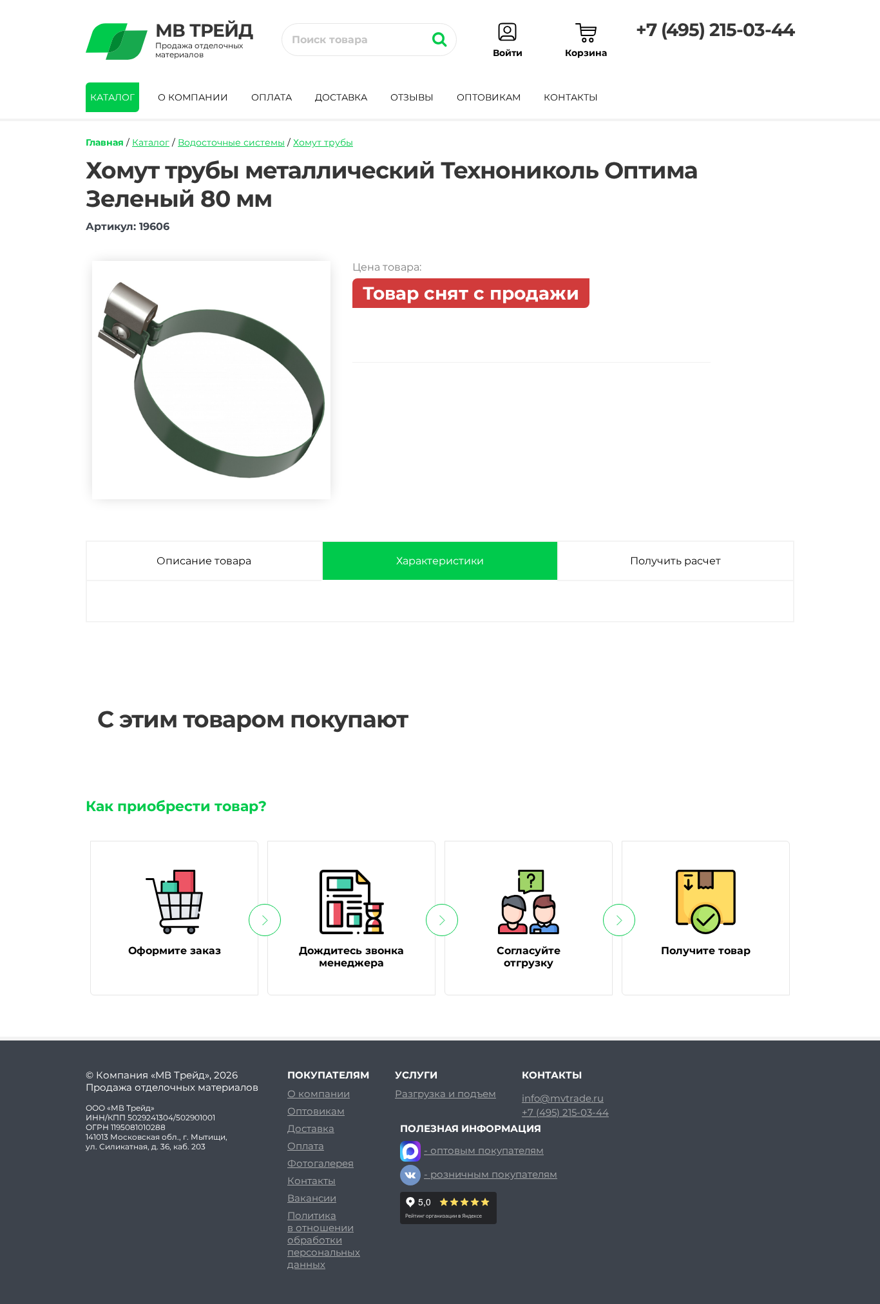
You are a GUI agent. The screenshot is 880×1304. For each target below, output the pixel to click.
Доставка (341, 97)
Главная (105, 142)
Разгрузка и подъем (445, 1094)
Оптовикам (489, 97)
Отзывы (412, 97)
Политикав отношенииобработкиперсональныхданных (323, 1239)
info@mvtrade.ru (563, 1098)
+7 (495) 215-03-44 (715, 30)
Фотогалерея (320, 1163)
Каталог (112, 97)
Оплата (271, 97)
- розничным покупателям (490, 1174)
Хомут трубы (323, 142)
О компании (193, 97)
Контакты (571, 97)
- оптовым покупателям (484, 1150)
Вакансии (311, 1198)
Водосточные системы (231, 142)
